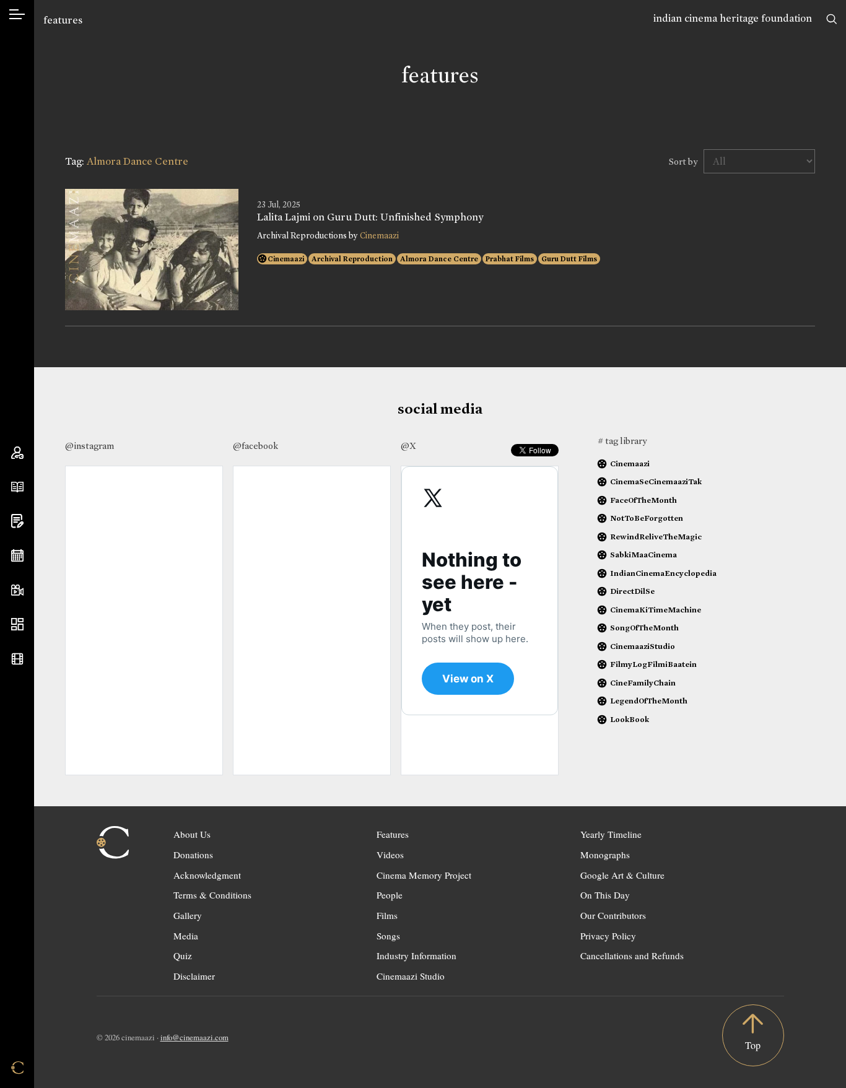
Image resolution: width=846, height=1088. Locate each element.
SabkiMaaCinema (643, 554)
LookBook (629, 719)
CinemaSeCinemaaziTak (656, 481)
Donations (193, 854)
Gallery (187, 915)
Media (185, 935)
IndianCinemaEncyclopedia (663, 573)
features (62, 20)
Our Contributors (613, 915)
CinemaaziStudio (642, 646)
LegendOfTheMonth (648, 700)
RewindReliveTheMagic (656, 536)
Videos (390, 854)
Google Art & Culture (622, 875)
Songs (388, 935)
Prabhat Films (510, 259)
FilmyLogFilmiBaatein (653, 664)
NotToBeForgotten (646, 518)
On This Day (605, 895)
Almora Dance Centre (439, 259)
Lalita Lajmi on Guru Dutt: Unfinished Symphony (370, 217)
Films (387, 915)
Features (393, 834)
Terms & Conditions (212, 895)
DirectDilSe (632, 591)
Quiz (182, 955)
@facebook (255, 445)
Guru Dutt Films (569, 259)
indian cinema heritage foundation (732, 18)
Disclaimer (194, 976)
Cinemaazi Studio (411, 976)
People (390, 895)
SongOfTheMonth (644, 627)
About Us (192, 834)
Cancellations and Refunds (632, 955)
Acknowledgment (207, 875)
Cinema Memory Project (424, 875)
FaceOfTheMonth (643, 500)
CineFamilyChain (643, 682)
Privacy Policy (608, 935)
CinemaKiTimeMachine (655, 609)
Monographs (605, 854)
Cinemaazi (379, 235)
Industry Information (416, 955)
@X (408, 445)
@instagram (89, 445)
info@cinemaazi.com (194, 1037)
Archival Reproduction (352, 259)
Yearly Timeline (611, 834)
